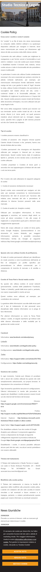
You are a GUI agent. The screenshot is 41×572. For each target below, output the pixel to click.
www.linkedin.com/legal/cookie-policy (23, 346)
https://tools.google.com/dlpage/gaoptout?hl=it (23, 440)
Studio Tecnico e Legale (21, 5)
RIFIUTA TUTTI (20, 558)
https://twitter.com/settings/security (25, 363)
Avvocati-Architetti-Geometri (21, 8)
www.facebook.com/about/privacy (22, 337)
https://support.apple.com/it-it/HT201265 (25, 425)
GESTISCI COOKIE (20, 564)
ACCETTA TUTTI (20, 551)
